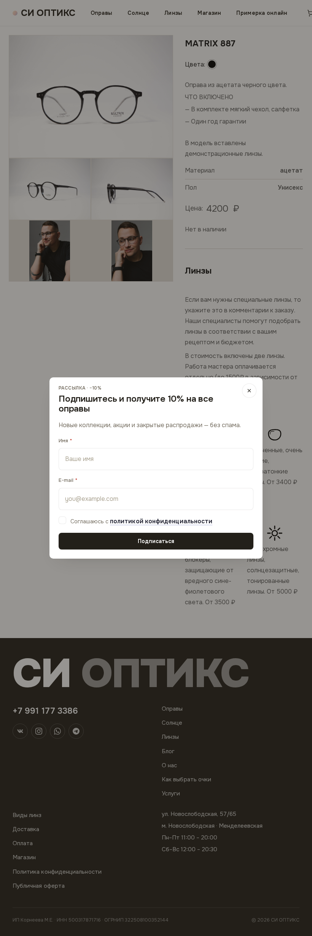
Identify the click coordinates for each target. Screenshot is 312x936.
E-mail (66, 480)
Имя (63, 440)
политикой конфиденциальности (161, 521)
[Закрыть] (249, 390)
